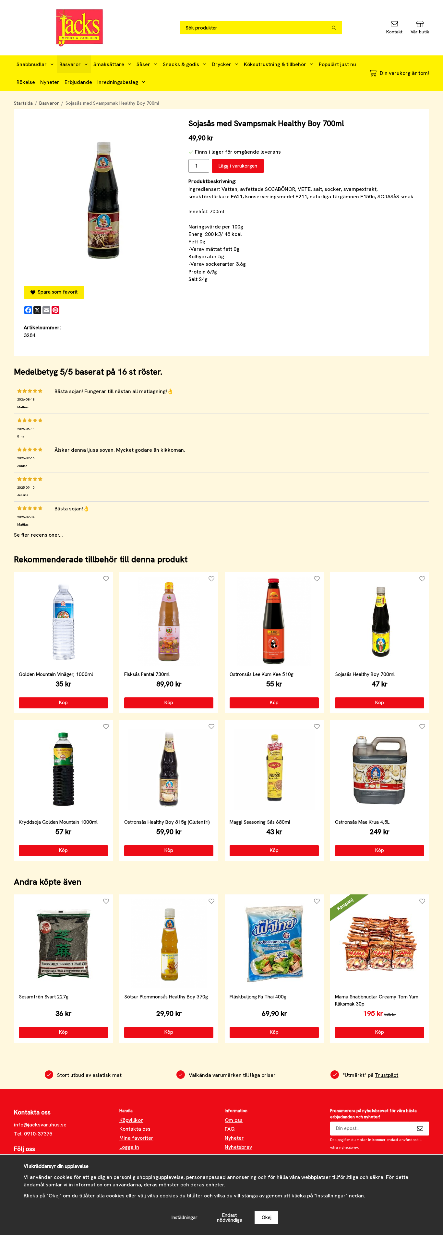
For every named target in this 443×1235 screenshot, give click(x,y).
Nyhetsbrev (238, 1147)
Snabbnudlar (32, 64)
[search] (336, 27)
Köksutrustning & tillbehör (275, 64)
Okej (266, 1217)
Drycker (221, 64)
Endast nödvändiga (229, 1217)
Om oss (234, 1120)
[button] (63, 702)
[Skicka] (419, 1129)
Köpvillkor (131, 1120)
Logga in (129, 1147)
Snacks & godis (181, 64)
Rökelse (26, 82)
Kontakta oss (134, 1128)
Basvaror (70, 64)
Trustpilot (386, 1075)
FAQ (230, 1128)
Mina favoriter (136, 1138)
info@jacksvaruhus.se (40, 1124)
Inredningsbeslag (117, 82)
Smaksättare (108, 64)
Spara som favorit (56, 292)
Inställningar (185, 1217)
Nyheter (49, 82)
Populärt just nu (337, 64)
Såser (143, 64)
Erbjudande (78, 82)
